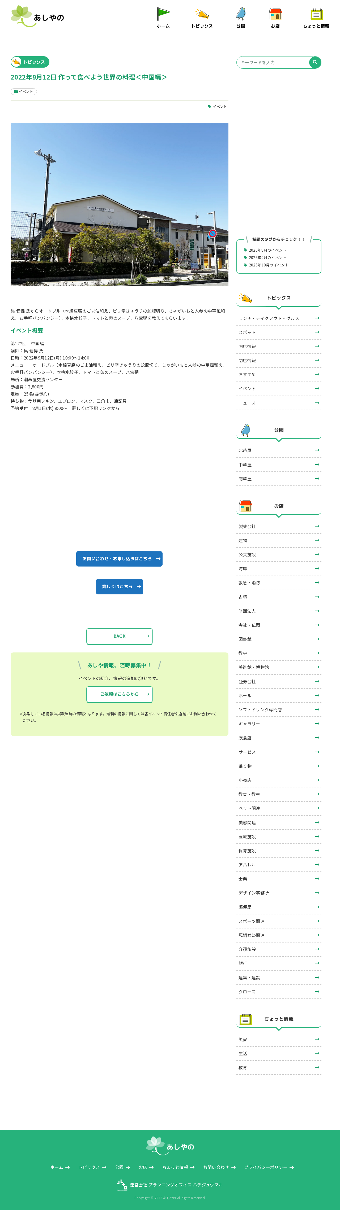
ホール (245, 695)
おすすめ (247, 374)
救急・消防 (249, 582)
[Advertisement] (278, 119)
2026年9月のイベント (268, 257)
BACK (119, 636)
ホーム (163, 26)
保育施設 (247, 850)
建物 (243, 540)
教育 (243, 1067)
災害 (243, 1039)
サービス (247, 752)
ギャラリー (249, 723)
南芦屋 (245, 478)
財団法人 (247, 611)
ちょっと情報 (316, 26)
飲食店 (245, 737)
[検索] (315, 62)
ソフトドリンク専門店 (260, 709)
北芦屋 (245, 450)
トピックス (202, 26)
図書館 (245, 639)
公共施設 (247, 554)
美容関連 (247, 822)
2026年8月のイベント (268, 249)
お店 (275, 26)
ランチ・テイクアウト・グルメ (269, 318)
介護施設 (247, 949)
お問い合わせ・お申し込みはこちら (117, 559)
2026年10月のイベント (269, 265)
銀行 (243, 963)
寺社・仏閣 (249, 625)
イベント (220, 106)
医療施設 (247, 836)
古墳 (243, 597)
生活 (243, 1053)
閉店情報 (247, 360)
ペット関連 (249, 808)
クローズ (247, 991)
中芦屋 (245, 464)
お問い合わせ (216, 1167)
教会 (243, 653)
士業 (243, 878)
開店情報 (247, 346)
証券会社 (247, 681)
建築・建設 (249, 977)
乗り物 (245, 766)
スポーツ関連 (252, 921)
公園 (241, 26)
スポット (247, 332)
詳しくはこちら (117, 586)
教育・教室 (249, 794)
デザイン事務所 (254, 892)
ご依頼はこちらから (119, 694)
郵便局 (245, 907)
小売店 (245, 780)
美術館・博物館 (254, 667)
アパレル (247, 864)
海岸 (243, 568)
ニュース (247, 403)
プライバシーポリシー (265, 1167)
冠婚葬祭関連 (252, 935)
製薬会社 (247, 526)
